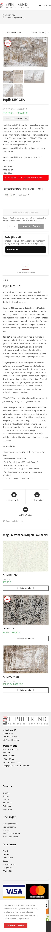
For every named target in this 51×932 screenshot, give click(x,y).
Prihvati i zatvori (16, 925)
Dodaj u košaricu (31, 226)
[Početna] (3, 17)
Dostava (6, 830)
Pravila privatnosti (10, 836)
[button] (45, 40)
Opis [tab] (25, 266)
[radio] (23, 195)
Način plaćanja (9, 827)
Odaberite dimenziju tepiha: (23, 189)
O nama (6, 793)
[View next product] (47, 32)
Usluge (6, 799)
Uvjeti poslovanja (10, 823)
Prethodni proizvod (14, 32)
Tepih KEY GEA (18, 17)
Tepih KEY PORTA (11, 677)
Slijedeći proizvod (38, 32)
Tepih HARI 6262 (11, 575)
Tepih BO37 (8, 628)
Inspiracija (7, 809)
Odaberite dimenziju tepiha (25, 212)
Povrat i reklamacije (11, 833)
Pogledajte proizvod (25, 588)
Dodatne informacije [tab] (25, 272)
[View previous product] (4, 32)
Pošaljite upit (13, 249)
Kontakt (6, 796)
